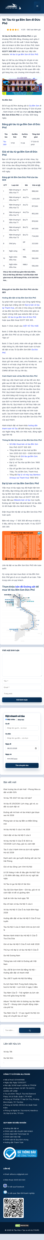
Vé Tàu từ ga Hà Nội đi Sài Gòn (16, 884)
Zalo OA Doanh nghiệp (26, 1193)
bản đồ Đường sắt (25, 586)
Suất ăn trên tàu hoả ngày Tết (16, 898)
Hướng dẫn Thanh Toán (14, 1142)
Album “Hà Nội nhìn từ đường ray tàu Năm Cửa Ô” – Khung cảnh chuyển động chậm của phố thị (21, 1004)
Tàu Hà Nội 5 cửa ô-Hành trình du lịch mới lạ (21, 928)
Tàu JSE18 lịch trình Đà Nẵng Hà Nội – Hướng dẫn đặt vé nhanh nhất (19, 971)
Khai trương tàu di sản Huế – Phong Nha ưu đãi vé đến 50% (21, 790)
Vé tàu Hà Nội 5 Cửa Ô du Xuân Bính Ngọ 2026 (21, 911)
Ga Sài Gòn (8, 1058)
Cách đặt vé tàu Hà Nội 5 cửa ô (17, 835)
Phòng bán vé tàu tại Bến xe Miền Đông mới (20, 822)
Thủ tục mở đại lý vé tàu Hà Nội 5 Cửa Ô (20, 950)
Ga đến (8, 734)
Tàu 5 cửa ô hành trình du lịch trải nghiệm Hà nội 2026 (21, 851)
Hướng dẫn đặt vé (12, 1128)
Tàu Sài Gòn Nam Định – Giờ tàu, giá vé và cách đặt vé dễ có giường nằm (21, 891)
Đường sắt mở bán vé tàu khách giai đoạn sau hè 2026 (21, 813)
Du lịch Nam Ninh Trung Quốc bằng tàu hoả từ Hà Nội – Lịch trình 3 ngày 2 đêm (20, 985)
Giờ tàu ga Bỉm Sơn (29, 456)
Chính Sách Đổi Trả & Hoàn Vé (17, 1134)
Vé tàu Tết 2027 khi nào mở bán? (17, 798)
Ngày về (8, 754)
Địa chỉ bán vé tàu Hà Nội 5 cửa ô (17, 904)
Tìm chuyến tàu (22, 765)
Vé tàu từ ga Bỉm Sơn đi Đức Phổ (24, 54)
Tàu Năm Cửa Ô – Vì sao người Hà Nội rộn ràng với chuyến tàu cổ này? (21, 1014)
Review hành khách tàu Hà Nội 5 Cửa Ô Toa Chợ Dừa (20, 937)
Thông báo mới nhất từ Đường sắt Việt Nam (20, 962)
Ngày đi (8, 744)
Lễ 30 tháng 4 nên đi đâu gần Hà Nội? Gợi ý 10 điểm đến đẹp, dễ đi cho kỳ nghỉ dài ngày (21, 875)
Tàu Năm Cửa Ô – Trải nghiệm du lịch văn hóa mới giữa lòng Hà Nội (21, 994)
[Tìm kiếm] (30, 1030)
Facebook (20, 1187)
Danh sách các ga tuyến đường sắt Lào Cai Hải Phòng (21, 859)
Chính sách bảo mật (12, 1137)
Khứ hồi (21, 720)
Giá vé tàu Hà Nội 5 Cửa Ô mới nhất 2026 (21, 944)
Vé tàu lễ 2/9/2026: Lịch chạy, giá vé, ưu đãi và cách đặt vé (20, 805)
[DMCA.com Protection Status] (22, 1226)
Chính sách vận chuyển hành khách (19, 1131)
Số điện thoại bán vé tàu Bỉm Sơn (23, 444)
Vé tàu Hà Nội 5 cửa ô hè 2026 (16, 829)
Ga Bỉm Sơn (34, 106)
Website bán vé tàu (22, 500)
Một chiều (11, 719)
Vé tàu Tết (7, 1052)
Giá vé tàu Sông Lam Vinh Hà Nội (17, 867)
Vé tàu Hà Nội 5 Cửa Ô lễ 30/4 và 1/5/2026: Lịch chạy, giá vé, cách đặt (19, 842)
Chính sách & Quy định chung (16, 1140)
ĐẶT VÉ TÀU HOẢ (30, 326)
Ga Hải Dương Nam (11, 955)
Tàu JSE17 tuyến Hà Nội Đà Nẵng (17, 978)
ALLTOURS (34, 1230)
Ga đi (7, 724)
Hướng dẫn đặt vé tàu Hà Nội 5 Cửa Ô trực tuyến (21, 919)
